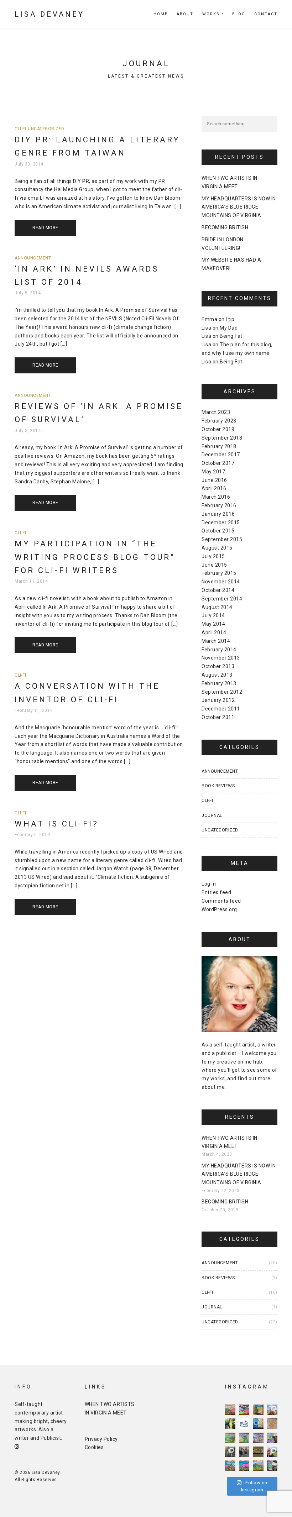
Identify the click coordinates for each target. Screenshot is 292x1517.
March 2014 (216, 641)
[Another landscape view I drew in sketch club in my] (244, 1465)
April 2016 (214, 488)
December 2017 (221, 454)
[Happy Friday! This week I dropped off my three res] (244, 1452)
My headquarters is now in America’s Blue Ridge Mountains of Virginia (239, 207)
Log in (209, 884)
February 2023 (219, 421)
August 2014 (217, 607)
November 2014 (221, 581)
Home (160, 14)
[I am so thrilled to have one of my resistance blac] (244, 1423)
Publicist (51, 1438)
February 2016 (219, 505)
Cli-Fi (20, 128)
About (185, 14)
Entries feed (216, 892)
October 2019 (218, 429)
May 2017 (213, 471)
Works (211, 14)
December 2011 (221, 709)
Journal (212, 815)
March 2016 (216, 497)
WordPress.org (219, 909)
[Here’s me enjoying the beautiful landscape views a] (272, 1452)
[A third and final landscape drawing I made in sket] (230, 1465)
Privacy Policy (101, 1439)
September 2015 (222, 539)
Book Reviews (218, 785)
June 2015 (214, 565)
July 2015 (213, 556)
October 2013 (218, 666)
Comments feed (221, 901)
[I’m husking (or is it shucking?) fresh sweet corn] (230, 1423)
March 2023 (216, 412)
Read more (45, 227)
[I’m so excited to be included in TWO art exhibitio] (258, 1423)
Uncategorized (46, 128)
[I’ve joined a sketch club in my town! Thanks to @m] (272, 1465)
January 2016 (218, 514)
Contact (265, 14)
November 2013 (221, 658)
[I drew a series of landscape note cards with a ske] (258, 1465)
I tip (230, 319)
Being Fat (231, 336)
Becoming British (225, 227)
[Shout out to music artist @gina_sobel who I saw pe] (272, 1410)
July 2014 (213, 615)
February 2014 (219, 649)
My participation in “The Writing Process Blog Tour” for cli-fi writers (95, 557)
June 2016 (214, 480)
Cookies (94, 1447)
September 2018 (222, 438)
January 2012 (218, 700)
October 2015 (218, 531)
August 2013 (217, 675)
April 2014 (214, 632)
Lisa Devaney (49, 14)
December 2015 (221, 522)
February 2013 (219, 683)
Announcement (33, 258)
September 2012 (222, 692)
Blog (238, 14)
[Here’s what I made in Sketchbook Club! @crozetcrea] (272, 1423)
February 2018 (219, 446)
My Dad (229, 328)
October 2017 (218, 463)
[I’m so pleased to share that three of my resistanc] (258, 1452)
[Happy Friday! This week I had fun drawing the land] (230, 1410)
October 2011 (218, 717)
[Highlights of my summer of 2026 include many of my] (230, 1452)
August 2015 (217, 548)
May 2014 (213, 624)
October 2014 (218, 590)
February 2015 (219, 573)
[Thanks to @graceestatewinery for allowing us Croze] (272, 1438)
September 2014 (222, 599)
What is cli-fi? (57, 823)
